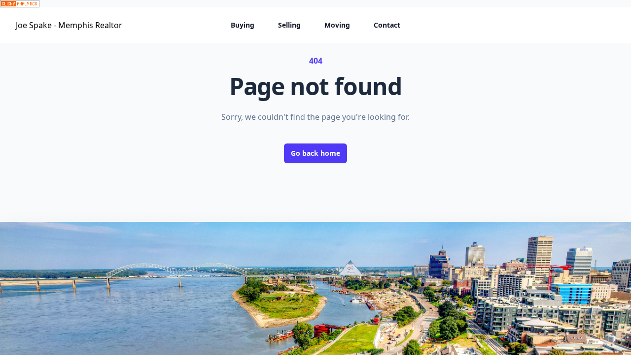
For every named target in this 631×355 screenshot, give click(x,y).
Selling (289, 25)
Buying (242, 25)
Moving (337, 25)
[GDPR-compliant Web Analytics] (315, 3)
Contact (387, 25)
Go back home (315, 153)
